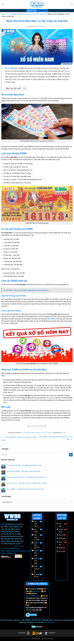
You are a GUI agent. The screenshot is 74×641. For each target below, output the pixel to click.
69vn (2, 548)
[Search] (72, 4)
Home (3, 14)
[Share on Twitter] (35, 426)
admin (44, 26)
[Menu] (2, 4)
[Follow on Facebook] (27, 610)
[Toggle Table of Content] (23, 88)
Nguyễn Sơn (37, 591)
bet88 (21, 546)
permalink (63, 432)
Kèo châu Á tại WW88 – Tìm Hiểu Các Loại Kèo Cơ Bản (24, 465)
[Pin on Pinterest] (41, 426)
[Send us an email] (33, 610)
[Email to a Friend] (38, 426)
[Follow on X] (30, 610)
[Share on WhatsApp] (28, 426)
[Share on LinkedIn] (45, 426)
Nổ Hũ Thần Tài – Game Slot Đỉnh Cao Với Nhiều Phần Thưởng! (27, 483)
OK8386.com (11, 553)
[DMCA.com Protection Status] (37, 626)
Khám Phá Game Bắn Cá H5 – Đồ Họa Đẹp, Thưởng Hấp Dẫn (26, 477)
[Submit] (71, 454)
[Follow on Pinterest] (37, 610)
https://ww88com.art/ (33, 596)
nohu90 (16, 546)
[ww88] (37, 4)
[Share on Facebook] (32, 426)
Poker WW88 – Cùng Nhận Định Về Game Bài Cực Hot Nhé (25, 489)
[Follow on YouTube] (40, 610)
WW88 (3, 524)
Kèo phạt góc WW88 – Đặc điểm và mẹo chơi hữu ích (23, 471)
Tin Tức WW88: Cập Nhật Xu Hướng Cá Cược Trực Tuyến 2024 (26, 14)
